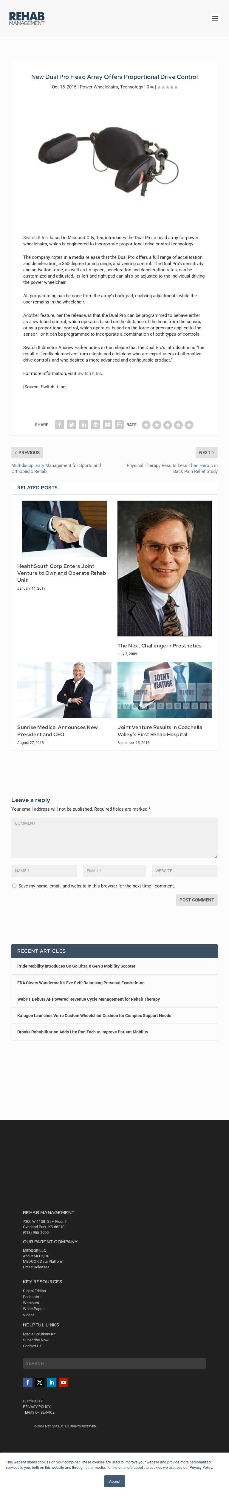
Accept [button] (114, 1481)
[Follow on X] (39, 1382)
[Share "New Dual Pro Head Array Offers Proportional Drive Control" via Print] (119, 425)
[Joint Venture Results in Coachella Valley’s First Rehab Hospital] (164, 690)
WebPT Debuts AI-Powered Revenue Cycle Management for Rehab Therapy (88, 999)
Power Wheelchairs (99, 87)
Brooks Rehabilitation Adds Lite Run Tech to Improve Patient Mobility (82, 1032)
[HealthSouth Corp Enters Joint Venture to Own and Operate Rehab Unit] (64, 529)
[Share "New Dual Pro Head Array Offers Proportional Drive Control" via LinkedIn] (83, 425)
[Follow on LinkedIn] (51, 1382)
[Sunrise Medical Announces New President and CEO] (64, 690)
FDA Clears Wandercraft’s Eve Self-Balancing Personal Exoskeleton (81, 982)
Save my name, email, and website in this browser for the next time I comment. (96, 886)
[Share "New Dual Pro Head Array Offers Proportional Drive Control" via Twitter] (72, 425)
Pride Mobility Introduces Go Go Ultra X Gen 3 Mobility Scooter (76, 966)
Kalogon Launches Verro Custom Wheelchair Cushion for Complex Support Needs (94, 1015)
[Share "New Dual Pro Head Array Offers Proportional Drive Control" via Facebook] (60, 425)
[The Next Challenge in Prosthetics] (164, 568)
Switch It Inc (35, 237)
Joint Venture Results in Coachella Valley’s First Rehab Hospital (159, 731)
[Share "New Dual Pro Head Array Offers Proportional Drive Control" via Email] (107, 425)
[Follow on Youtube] (63, 1382)
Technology (131, 87)
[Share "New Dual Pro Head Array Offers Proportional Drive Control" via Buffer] (95, 425)
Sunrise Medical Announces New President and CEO (57, 731)
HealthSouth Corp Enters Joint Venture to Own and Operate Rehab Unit (61, 573)
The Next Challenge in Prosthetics (159, 645)
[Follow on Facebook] (28, 1382)
